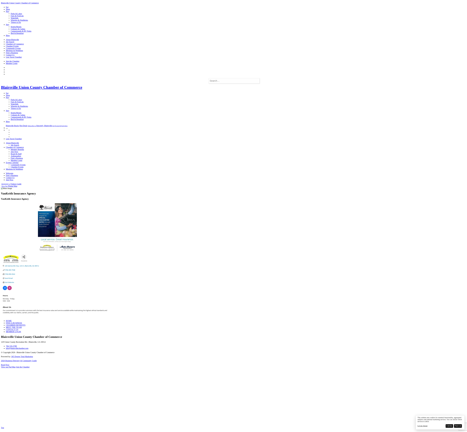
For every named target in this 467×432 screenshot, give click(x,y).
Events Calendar (12, 163)
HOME (9, 321)
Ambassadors (16, 156)
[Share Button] (24, 257)
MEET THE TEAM (14, 327)
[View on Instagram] (9, 289)
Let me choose (422, 426)
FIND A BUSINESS (14, 323)
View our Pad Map (8, 367)
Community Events (13, 48)
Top (2, 428)
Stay (7, 25)
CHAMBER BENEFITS (15, 325)
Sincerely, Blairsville (47, 126)
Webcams (9, 173)
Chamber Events (12, 46)
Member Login (11, 63)
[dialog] (440, 422)
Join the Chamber (12, 61)
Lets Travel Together (14, 57)
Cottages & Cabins (18, 29)
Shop (8, 9)
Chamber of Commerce (15, 44)
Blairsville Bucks (12, 126)
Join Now (14, 152)
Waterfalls (14, 18)
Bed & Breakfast (17, 33)
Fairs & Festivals (17, 16)
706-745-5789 (11, 346)
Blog (8, 35)
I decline (449, 426)
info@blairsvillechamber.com (17, 348)
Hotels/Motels (16, 27)
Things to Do (16, 22)
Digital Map (9, 186)
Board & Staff (16, 154)
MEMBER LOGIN (13, 332)
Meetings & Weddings (14, 51)
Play (7, 11)
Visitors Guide (11, 184)
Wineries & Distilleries (19, 20)
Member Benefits (17, 149)
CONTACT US (12, 329)
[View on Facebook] (5, 289)
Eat (7, 7)
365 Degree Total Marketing (22, 357)
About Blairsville (12, 40)
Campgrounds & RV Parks (21, 31)
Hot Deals (23, 126)
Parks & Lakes (16, 14)
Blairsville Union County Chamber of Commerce (20, 3)
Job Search (10, 42)
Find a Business (12, 53)
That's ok (458, 426)
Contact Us (10, 55)
